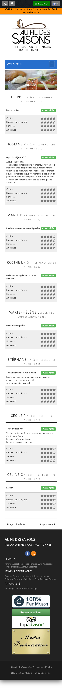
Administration (44, 673)
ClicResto (29, 673)
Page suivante (47, 524)
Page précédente (16, 524)
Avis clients (14, 64)
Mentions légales (44, 667)
